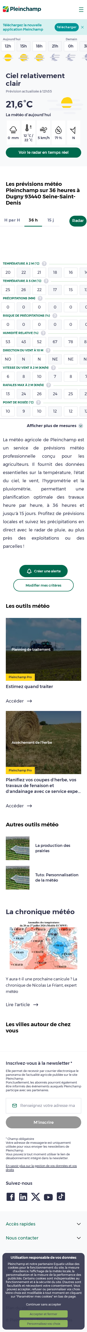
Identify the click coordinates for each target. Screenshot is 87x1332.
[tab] (12, 221)
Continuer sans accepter (43, 1304)
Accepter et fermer (43, 1314)
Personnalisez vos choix (43, 1323)
